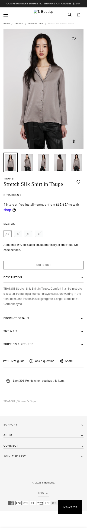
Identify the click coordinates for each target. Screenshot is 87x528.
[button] (79, 15)
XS (8, 233)
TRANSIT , (10, 401)
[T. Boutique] (43, 14)
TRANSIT (18, 23)
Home (6, 23)
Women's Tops (35, 23)
